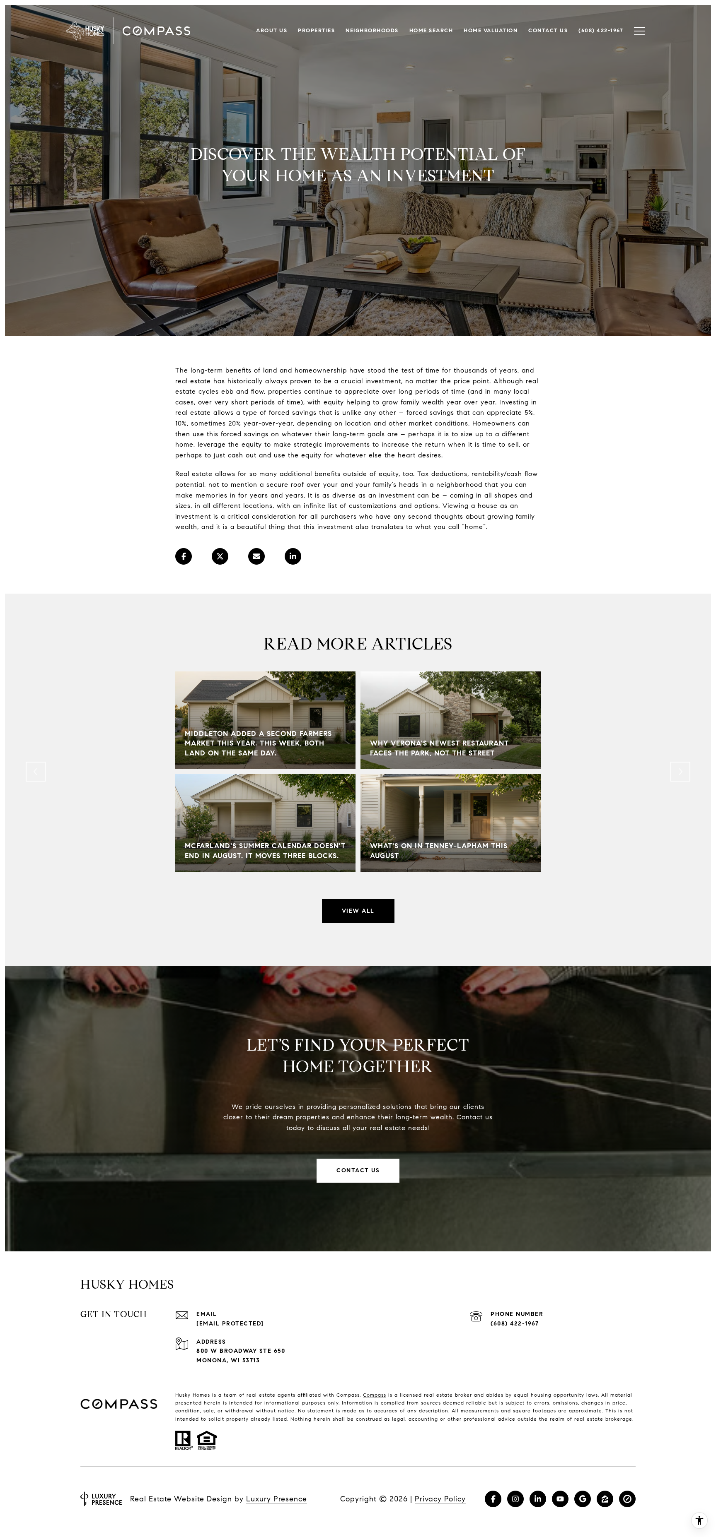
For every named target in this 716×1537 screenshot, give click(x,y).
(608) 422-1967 (515, 1323)
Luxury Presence (276, 1498)
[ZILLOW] (605, 1499)
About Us (271, 30)
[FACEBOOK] (493, 1499)
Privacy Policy (440, 1498)
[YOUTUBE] (560, 1499)
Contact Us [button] (358, 1170)
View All (358, 910)
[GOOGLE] (582, 1499)
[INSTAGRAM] (515, 1499)
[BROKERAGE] (627, 1499)
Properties (316, 30)
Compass (374, 1395)
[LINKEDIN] (538, 1499)
